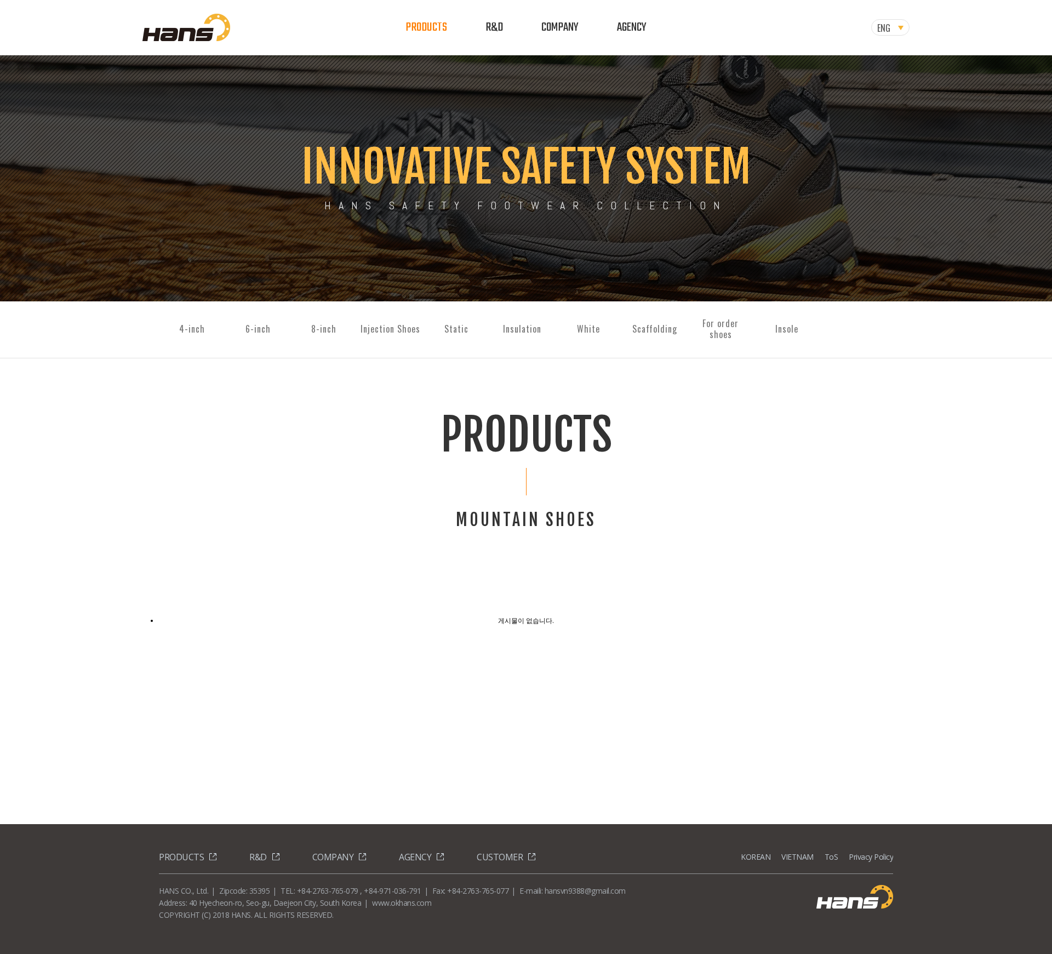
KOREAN (755, 857)
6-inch (258, 328)
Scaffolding (654, 328)
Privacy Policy (871, 857)
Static (456, 328)
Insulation (522, 328)
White (588, 328)
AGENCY (632, 27)
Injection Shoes (390, 328)
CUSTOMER (500, 857)
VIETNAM (797, 857)
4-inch (192, 328)
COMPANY (560, 27)
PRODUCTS (426, 27)
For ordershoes (720, 329)
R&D (494, 27)
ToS (831, 857)
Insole (786, 328)
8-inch (323, 328)
